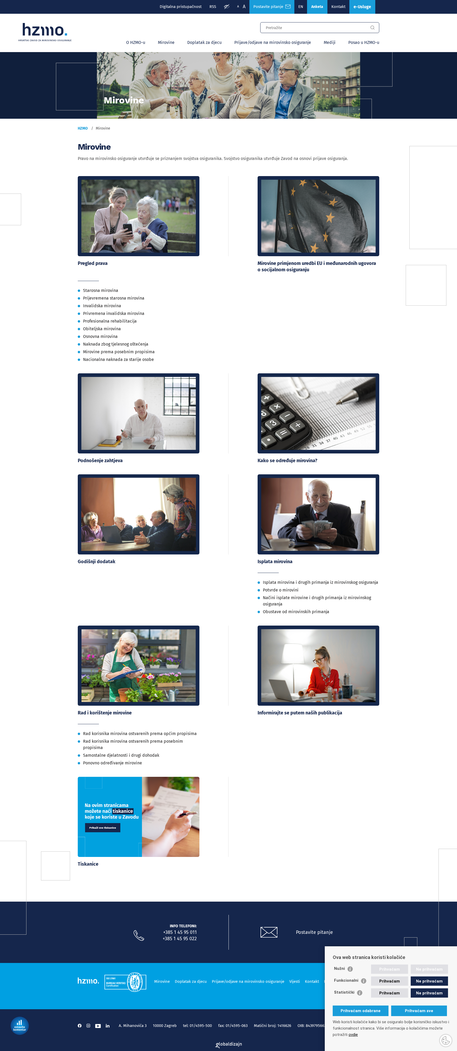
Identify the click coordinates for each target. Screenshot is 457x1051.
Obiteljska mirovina (102, 328)
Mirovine (166, 42)
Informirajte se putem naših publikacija (300, 713)
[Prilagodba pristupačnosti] (226, 7)
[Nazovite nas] (139, 935)
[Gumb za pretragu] (372, 27)
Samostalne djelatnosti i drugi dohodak (121, 755)
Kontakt (338, 6)
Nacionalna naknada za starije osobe (118, 359)
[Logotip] (45, 32)
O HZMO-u (135, 42)
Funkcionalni (346, 980)
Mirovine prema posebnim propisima (119, 351)
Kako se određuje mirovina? (287, 460)
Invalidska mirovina (102, 305)
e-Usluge (362, 6)
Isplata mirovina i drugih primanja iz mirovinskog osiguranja (320, 582)
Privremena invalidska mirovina (113, 313)
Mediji (330, 42)
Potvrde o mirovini (281, 590)
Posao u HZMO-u (363, 42)
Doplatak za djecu (204, 42)
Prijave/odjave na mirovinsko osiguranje (272, 42)
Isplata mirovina (275, 561)
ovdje (353, 1034)
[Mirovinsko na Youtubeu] (98, 1026)
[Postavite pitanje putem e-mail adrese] (269, 932)
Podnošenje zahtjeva (100, 460)
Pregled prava (93, 263)
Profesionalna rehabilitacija (110, 321)
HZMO (83, 128)
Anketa (317, 6)
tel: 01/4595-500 (197, 1025)
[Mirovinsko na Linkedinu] (107, 1026)
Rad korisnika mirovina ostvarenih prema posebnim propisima (133, 744)
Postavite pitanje (269, 6)
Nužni (339, 968)
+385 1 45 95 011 (180, 932)
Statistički (344, 992)
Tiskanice (88, 864)
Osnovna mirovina (100, 336)
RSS (212, 6)
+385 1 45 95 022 (180, 939)
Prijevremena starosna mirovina (113, 298)
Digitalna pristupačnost (181, 6)
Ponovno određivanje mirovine (112, 762)
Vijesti (294, 981)
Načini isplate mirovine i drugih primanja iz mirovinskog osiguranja (317, 601)
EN (300, 6)
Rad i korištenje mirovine (105, 713)
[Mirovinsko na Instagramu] (88, 1026)
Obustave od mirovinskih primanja (296, 611)
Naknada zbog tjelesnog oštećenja (115, 344)
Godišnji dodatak (96, 561)
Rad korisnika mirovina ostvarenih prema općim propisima (140, 733)
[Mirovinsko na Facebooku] (79, 1026)
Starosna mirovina (100, 290)
